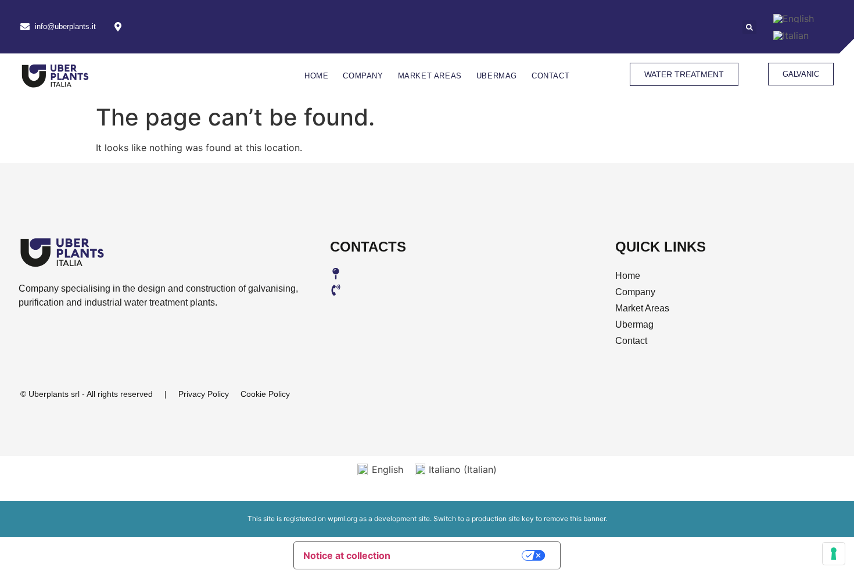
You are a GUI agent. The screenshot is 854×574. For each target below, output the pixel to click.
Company (363, 75)
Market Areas (430, 75)
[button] (749, 27)
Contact (550, 75)
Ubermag (496, 75)
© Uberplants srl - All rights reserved (86, 394)
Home (316, 75)
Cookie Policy (265, 394)
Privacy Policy (203, 394)
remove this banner (574, 518)
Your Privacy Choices (465, 555)
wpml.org (342, 518)
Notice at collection (346, 555)
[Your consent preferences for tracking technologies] (834, 554)
